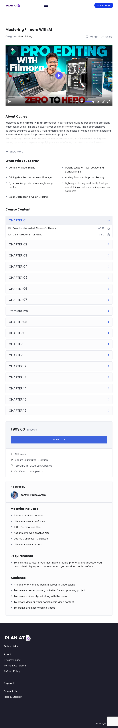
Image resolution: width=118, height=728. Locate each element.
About (7, 654)
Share (108, 36)
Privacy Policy (12, 660)
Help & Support (13, 696)
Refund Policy (12, 671)
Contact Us (10, 691)
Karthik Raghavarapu (33, 494)
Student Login (103, 5)
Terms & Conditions (15, 665)
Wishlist (93, 36)
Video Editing (25, 36)
